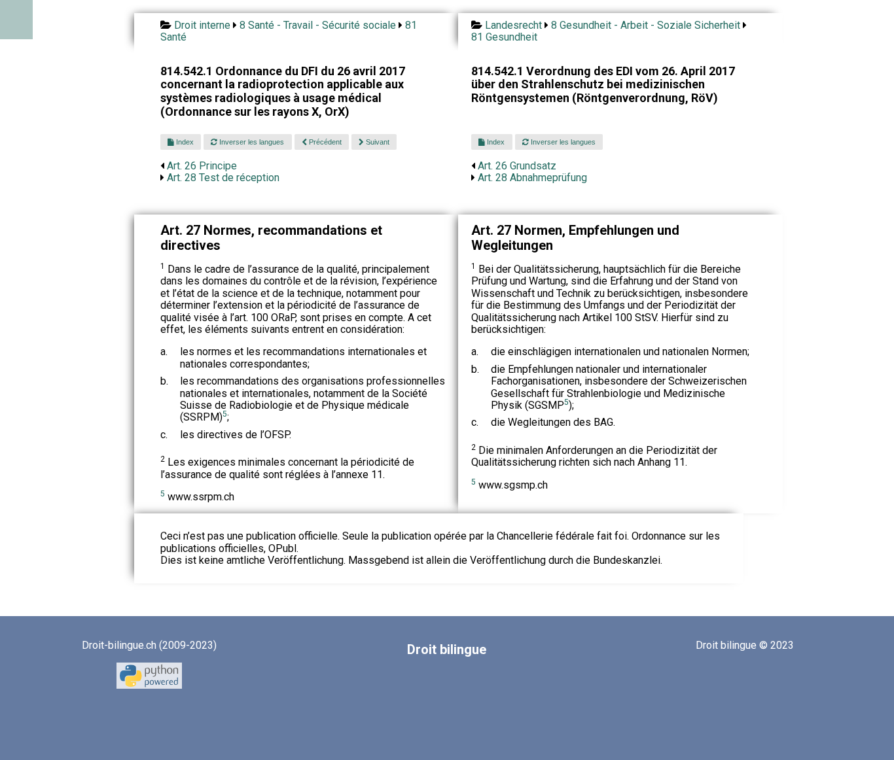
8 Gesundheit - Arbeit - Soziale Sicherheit (645, 25)
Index (184, 142)
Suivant (376, 142)
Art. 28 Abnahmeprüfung (532, 177)
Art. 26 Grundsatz (517, 166)
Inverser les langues (250, 142)
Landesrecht (513, 25)
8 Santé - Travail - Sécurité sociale (318, 25)
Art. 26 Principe (202, 166)
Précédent (324, 142)
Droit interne (202, 25)
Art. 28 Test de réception (223, 177)
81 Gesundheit (504, 37)
